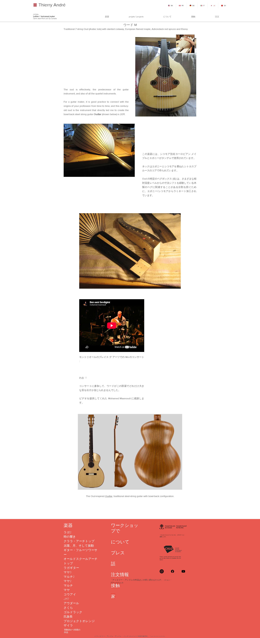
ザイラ (68, 625)
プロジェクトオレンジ (79, 621)
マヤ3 (67, 572)
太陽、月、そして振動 (79, 545)
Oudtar (108, 496)
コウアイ (70, 594)
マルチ (68, 585)
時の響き (70, 536)
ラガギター (71, 567)
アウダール (71, 603)
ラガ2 (68, 532)
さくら (68, 607)
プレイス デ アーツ (109, 357)
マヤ (67, 589)
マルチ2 (69, 576)
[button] (107, 16)
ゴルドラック (73, 612)
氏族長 (68, 616)
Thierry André (52, 4)
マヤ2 (68, 581)
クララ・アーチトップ (79, 541)
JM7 (66, 598)
